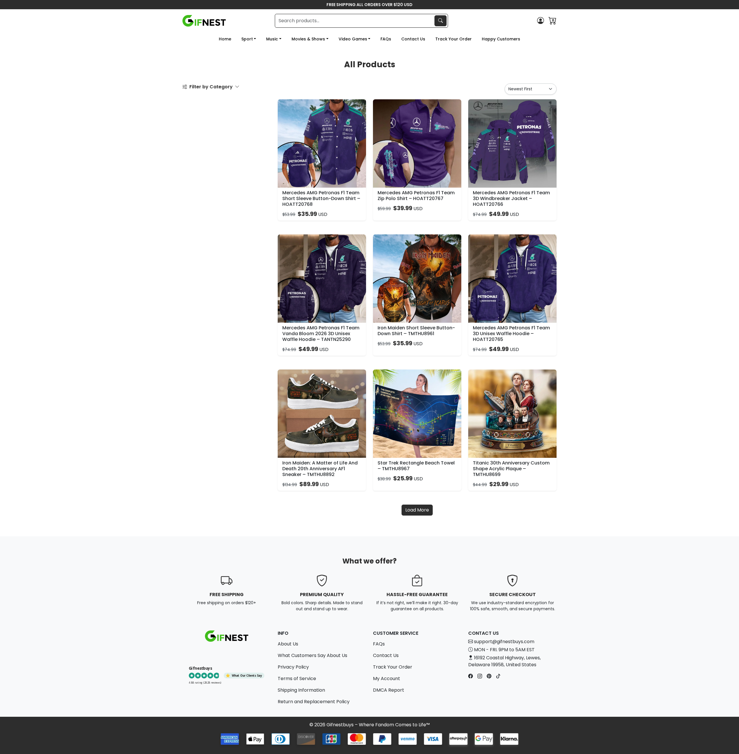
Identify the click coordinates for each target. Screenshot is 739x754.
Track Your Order (453, 39)
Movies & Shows (308, 39)
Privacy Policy (293, 667)
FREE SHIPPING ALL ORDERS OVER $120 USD (369, 5)
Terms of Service (297, 678)
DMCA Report (388, 690)
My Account (386, 678)
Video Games (353, 39)
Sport (247, 39)
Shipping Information (301, 690)
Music (272, 39)
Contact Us (413, 39)
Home (225, 39)
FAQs (385, 39)
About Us (288, 644)
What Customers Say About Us (312, 655)
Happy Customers (501, 39)
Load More (417, 510)
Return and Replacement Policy (314, 701)
